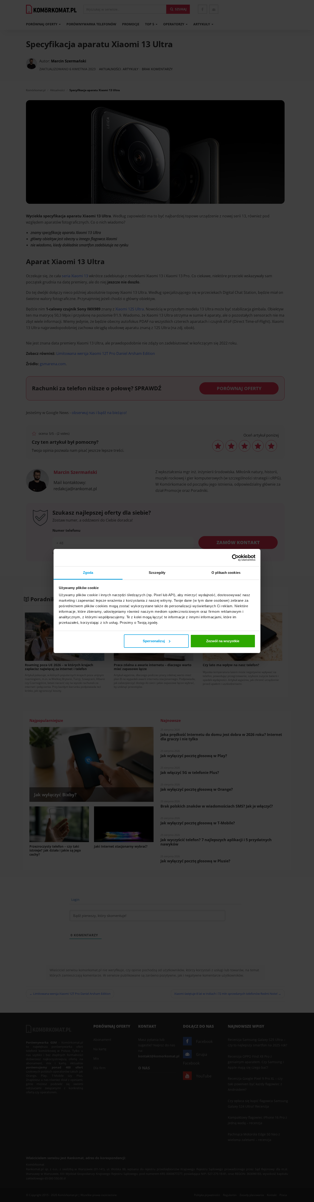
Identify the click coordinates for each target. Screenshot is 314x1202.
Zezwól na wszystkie (222, 641)
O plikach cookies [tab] (225, 573)
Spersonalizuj (154, 641)
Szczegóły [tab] (157, 573)
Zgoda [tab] (88, 573)
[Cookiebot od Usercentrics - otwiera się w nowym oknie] (235, 557)
